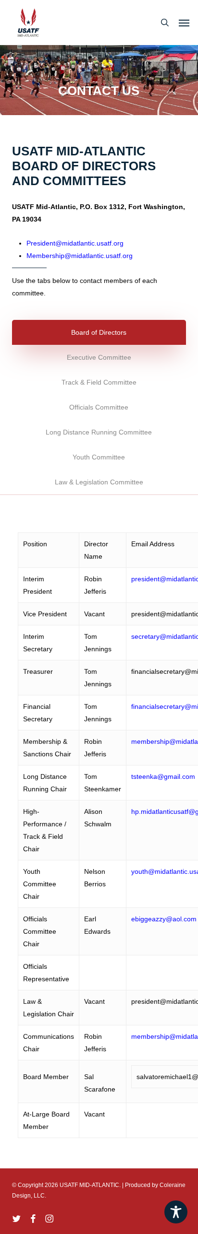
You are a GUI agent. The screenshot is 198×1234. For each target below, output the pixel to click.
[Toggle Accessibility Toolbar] (175, 1211)
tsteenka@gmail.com (163, 776)
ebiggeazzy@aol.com (164, 919)
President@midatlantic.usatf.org (75, 243)
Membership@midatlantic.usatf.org (79, 255)
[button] (184, 22)
